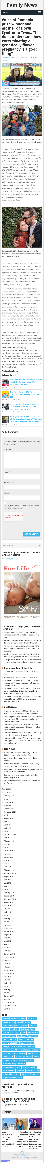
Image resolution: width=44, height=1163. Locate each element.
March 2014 (8, 1009)
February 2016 (9, 967)
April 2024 (7, 822)
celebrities (32, 1026)
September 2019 (10, 873)
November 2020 (9, 854)
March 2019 (8, 889)
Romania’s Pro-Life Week (11, 1067)
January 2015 (8, 993)
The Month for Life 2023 (30, 1074)
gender (22, 1033)
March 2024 (8, 825)
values (20, 1078)
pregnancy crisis (33, 1053)
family (32, 1029)
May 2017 (7, 941)
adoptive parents (9, 1022)
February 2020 (9, 870)
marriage (6, 1046)
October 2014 (9, 1002)
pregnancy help (8, 1057)
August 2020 (8, 857)
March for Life (32, 1036)
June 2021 (7, 844)
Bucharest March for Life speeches (15, 1026)
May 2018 (7, 909)
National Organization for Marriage (18, 1085)
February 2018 (9, 918)
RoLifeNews (10, 707)
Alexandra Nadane (23, 1022)
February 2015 (9, 989)
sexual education (9, 1071)
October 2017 (9, 928)
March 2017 (8, 948)
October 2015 (9, 973)
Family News (22, 5)
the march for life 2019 (11, 1074)
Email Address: (9, 482)
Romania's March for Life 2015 (22, 1060)
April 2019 (7, 886)
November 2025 (9, 805)
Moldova (31, 1046)
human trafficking (9, 1036)
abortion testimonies (18, 1019)
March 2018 (8, 915)
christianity (14, 1029)
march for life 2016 (9, 1039)
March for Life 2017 (26, 1039)
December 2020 (9, 851)
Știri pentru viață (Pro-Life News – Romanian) (22, 627)
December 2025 (9, 802)
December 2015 (9, 970)
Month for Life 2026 (22, 1050)
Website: (7, 493)
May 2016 (7, 960)
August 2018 (8, 902)
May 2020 (7, 864)
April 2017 (7, 944)
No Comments (6, 387)
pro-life (18, 1057)
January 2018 (8, 922)
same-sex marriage (29, 1067)
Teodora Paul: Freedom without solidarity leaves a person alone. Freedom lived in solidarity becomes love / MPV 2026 (22, 683)
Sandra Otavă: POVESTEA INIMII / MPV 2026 (20, 677)
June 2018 (7, 906)
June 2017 (7, 938)
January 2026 (8, 799)
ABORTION (28, 57)
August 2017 (8, 935)
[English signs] (7, 558)
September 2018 (10, 899)
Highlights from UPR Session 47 (15, 1105)
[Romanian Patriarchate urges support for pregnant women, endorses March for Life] (8, 1124)
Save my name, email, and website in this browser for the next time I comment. (21, 507)
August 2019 (8, 876)
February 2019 (9, 893)
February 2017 (9, 951)
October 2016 (9, 957)
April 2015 (7, 983)
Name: (7, 472)
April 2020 (7, 867)
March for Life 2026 (26, 1043)
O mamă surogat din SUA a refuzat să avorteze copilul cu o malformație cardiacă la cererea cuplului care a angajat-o (22, 727)
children (5, 1029)
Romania (6, 1060)
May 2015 (7, 980)
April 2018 (7, 912)
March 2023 (8, 831)
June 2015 (7, 977)
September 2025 (10, 812)
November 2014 (9, 999)
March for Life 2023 (10, 1043)
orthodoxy (36, 1050)
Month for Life (8, 1050)
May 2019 (7, 883)
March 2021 (8, 847)
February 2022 (9, 841)
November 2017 (9, 925)
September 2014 (10, 1006)
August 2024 (8, 818)
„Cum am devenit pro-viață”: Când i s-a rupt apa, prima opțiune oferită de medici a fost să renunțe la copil (22, 635)
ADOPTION (32, 1019)
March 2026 (8, 793)
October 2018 (9, 896)
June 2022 (7, 838)
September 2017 (10, 931)
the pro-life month (9, 1078)
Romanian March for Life (18, 668)
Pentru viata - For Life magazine (14, 1053)
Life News (9, 749)
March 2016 (8, 964)
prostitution (27, 1057)
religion (36, 1057)
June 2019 (7, 880)
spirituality (20, 1071)
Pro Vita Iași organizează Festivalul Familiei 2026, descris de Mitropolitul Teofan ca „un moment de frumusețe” (21, 648)
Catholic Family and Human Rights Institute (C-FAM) (19, 1100)
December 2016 (9, 954)
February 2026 (9, 796)
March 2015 (8, 986)
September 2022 (10, 835)
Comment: (8, 449)
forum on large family (10, 1033)
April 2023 (7, 828)
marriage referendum (18, 1046)
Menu (5, 12)
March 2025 (8, 815)
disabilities (24, 1029)
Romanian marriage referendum (14, 1064)
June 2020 (7, 860)
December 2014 (9, 996)
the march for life (32, 1071)
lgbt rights (21, 1036)
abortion (6, 1019)
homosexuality (32, 1033)
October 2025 (9, 809)
